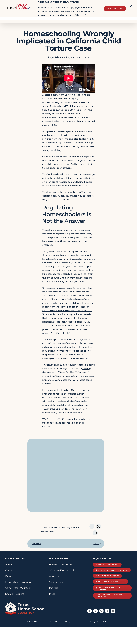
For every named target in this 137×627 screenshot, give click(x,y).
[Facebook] (92, 526)
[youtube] (113, 611)
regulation (88, 259)
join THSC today (62, 419)
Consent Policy (103, 622)
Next (96, 543)
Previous (36, 543)
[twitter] (95, 611)
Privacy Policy (89, 622)
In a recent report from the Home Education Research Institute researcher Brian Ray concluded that (68, 307)
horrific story (51, 95)
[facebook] (89, 611)
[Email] (95, 533)
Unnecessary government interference (63, 288)
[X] (98, 526)
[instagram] (107, 611)
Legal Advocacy (56, 57)
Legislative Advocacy (77, 57)
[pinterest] (101, 611)
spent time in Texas (76, 192)
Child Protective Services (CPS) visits (72, 262)
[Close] (131, 6)
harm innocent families (76, 358)
